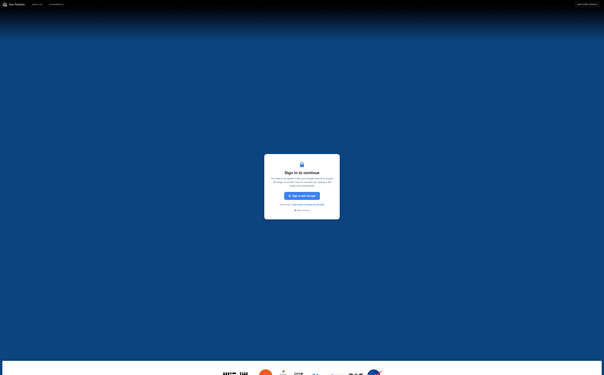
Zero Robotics (17, 4)
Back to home (303, 210)
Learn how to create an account (308, 204)
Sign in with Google (304, 196)
